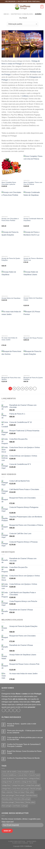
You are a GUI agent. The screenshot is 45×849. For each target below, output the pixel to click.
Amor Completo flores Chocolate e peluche (9, 183)
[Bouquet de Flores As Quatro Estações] (33, 362)
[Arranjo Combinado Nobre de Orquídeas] (33, 203)
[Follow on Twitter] (11, 710)
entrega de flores (34, 778)
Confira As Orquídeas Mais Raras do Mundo (23, 758)
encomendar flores (21, 778)
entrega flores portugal (33, 785)
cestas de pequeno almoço (26, 771)
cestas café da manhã (9, 771)
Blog (31, 843)
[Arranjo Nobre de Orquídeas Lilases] (33, 283)
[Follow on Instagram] (7, 710)
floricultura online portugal (22, 799)
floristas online (30, 802)
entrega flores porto (18, 785)
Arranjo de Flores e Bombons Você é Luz (33, 259)
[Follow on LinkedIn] (18, 710)
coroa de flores (22, 775)
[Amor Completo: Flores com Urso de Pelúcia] (33, 167)
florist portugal (6, 806)
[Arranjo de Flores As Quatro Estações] (11, 243)
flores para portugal (8, 795)
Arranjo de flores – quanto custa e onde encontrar (21, 725)
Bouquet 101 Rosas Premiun (33, 338)
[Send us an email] (15, 710)
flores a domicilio (7, 792)
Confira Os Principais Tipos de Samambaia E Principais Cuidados (24, 745)
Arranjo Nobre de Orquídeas (11, 298)
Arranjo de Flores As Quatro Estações (11, 259)
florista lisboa (20, 802)
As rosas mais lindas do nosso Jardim (9, 339)
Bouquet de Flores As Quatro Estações (33, 378)
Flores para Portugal (16, 841)
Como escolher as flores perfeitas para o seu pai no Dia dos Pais (25, 738)
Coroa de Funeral (34, 775)
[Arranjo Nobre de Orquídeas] (11, 283)
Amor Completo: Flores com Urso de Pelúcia (33, 183)
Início (6, 14)
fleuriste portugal (36, 788)
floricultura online (7, 799)
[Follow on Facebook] (3, 710)
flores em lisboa (19, 792)
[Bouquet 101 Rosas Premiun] (33, 322)
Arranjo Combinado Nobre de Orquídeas (33, 219)
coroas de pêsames (8, 778)
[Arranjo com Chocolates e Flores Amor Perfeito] (11, 203)
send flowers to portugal (20, 806)
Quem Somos (31, 841)
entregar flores (6, 788)
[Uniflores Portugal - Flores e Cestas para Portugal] (22, 6)
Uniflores (25, 96)
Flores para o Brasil (20, 843)
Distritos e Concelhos (22, 14)
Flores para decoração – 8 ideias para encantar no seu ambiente (24, 731)
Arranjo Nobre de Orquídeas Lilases (33, 299)
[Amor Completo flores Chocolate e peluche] (11, 167)
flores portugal (20, 795)
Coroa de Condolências (9, 775)
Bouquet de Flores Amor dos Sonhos (11, 378)
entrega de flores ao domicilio (11, 782)
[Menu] (3, 6)
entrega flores (6, 785)
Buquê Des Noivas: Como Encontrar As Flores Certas (24, 752)
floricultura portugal (8, 802)
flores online (29, 792)
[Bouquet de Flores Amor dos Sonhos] (11, 362)
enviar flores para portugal (21, 788)
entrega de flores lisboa (29, 782)
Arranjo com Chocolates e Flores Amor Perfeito (10, 219)
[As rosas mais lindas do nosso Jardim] (11, 322)
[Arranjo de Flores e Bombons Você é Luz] (33, 243)
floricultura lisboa (31, 795)
